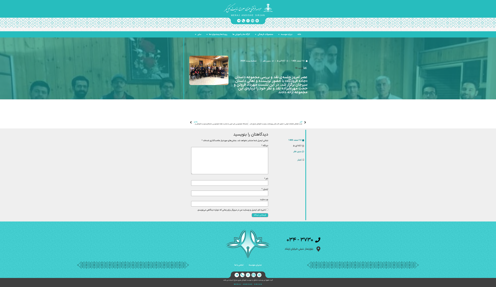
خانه (299, 34)
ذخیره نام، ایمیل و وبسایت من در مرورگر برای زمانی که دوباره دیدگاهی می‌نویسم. (231, 210)
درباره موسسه (286, 34)
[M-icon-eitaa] (252, 20)
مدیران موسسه (255, 265)
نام (266, 179)
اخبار (299, 160)
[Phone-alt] (243, 20)
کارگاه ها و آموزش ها (241, 34)
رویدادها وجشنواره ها (218, 34)
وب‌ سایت (264, 199)
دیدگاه (264, 146)
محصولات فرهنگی (265, 34)
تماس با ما (238, 265)
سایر (199, 34)
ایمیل (265, 189)
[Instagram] (248, 20)
